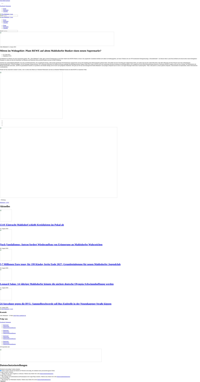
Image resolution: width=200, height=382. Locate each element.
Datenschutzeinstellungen (9, 327)
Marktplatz (5, 10)
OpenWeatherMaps (5, 378)
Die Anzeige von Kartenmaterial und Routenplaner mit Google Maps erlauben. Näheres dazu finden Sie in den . (36, 376)
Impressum (6, 325)
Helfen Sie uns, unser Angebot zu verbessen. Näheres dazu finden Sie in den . (28, 373)
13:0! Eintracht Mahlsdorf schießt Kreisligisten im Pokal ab (32, 224)
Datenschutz (6, 326)
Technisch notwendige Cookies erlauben (10, 369)
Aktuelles (5, 11)
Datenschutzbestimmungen (46, 373)
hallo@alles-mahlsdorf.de (19, 315)
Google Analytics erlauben (6, 372)
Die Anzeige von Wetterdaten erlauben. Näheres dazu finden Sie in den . (26, 379)
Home (4, 8)
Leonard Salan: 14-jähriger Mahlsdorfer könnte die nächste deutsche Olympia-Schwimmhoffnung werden (57, 284)
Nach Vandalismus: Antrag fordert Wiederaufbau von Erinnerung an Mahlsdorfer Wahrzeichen (51, 244)
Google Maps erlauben (5, 375)
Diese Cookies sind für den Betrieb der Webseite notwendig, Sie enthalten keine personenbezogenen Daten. (28, 370)
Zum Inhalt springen (5, 0)
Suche (1, 15)
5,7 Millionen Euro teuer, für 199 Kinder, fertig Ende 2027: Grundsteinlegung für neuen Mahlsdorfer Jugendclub (60, 264)
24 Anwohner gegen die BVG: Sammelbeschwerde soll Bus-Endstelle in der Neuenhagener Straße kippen (55, 303)
